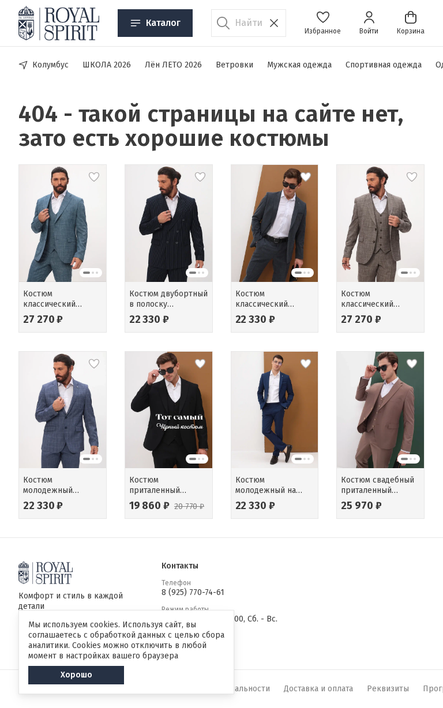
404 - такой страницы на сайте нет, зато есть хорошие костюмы (210, 126)
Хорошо (76, 675)
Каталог (163, 22)
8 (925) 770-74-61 (193, 592)
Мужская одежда (299, 65)
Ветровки (234, 65)
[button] (323, 23)
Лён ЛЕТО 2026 (173, 65)
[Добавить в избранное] (94, 177)
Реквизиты (388, 689)
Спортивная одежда (384, 65)
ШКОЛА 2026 (106, 65)
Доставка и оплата (318, 689)
